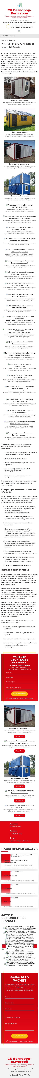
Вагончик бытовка (19, 377)
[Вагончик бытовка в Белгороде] (19, 375)
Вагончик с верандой (19, 263)
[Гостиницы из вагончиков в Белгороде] (19, 238)
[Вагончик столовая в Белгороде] (19, 227)
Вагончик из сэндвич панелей (19, 333)
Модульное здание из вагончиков (19, 320)
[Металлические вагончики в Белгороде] (19, 216)
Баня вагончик (19, 366)
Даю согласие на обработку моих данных (21, 698)
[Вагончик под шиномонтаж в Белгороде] (19, 151)
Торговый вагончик (19, 296)
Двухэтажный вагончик (20, 196)
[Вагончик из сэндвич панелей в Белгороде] (19, 330)
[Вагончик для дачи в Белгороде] (19, 433)
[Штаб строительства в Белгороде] (19, 305)
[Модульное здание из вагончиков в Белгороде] (19, 317)
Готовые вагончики (19, 207)
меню (8, 36)
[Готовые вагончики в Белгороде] (19, 205)
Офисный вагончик (19, 344)
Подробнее (19, 736)
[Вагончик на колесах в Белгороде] (19, 399)
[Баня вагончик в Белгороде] (19, 364)
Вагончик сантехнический (19, 355)
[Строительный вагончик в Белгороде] (19, 421)
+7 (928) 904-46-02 (22, 27)
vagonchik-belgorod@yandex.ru (20, 841)
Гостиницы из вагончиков (19, 240)
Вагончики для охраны (19, 100)
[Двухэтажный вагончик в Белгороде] (19, 183)
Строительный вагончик (19, 424)
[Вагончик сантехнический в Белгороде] (20, 353)
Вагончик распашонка (19, 285)
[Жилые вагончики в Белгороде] (19, 410)
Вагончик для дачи (19, 435)
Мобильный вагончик (19, 274)
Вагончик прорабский (19, 252)
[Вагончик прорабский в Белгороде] (19, 249)
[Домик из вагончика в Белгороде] (19, 119)
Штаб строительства (19, 308)
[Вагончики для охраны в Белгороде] (19, 87)
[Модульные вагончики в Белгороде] (19, 386)
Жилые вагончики (19, 412)
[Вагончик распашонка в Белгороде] (19, 283)
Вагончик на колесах (19, 401)
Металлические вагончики (19, 218)
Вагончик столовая (19, 229)
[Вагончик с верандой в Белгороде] (19, 261)
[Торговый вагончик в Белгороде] (19, 294)
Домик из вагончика (19, 132)
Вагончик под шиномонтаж (19, 164)
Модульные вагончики (19, 388)
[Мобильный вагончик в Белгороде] (19, 272)
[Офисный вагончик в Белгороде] (19, 342)
